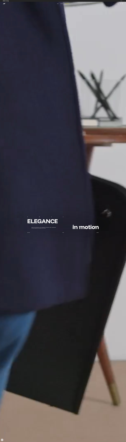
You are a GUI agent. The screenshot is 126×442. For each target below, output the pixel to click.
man (63, 232)
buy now (28, 232)
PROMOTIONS (67, 3)
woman (98, 232)
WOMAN (61, 3)
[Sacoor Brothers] (4, 4)
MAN (57, 3)
